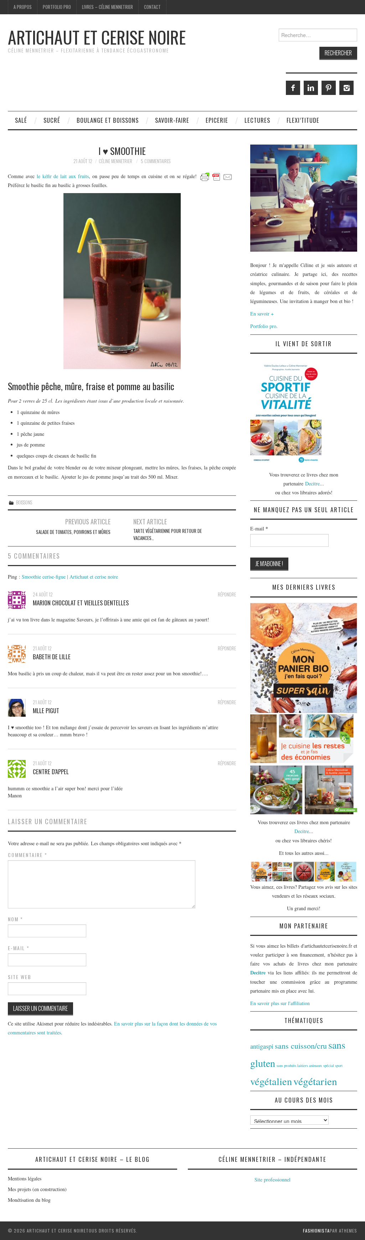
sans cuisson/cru (301, 1045)
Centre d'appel (51, 771)
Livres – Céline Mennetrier (107, 7)
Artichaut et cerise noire (97, 37)
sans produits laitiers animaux (299, 1065)
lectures (257, 120)
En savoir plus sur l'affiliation (280, 1003)
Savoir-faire (172, 120)
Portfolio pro (57, 7)
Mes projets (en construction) (37, 1189)
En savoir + (262, 313)
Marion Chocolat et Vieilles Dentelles (81, 602)
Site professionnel (273, 1179)
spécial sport (333, 1065)
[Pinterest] (329, 88)
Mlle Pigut (46, 710)
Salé (21, 120)
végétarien (315, 1081)
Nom (15, 919)
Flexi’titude (303, 120)
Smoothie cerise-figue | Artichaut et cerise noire (70, 576)
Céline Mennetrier (115, 161)
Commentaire (27, 854)
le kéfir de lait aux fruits (63, 176)
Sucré (51, 120)
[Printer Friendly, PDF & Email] (216, 176)
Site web (19, 977)
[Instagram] (346, 88)
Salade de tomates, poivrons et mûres (73, 532)
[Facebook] (293, 88)
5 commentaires (155, 161)
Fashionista (316, 1230)
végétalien (271, 1081)
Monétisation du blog (29, 1199)
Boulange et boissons (108, 120)
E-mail (19, 948)
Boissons (24, 502)
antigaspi (261, 1046)
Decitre (312, 483)
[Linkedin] (311, 88)
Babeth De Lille (52, 656)
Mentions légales (24, 1178)
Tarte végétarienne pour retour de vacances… (167, 534)
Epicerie (217, 120)
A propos (23, 7)
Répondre (227, 594)
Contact (152, 7)
